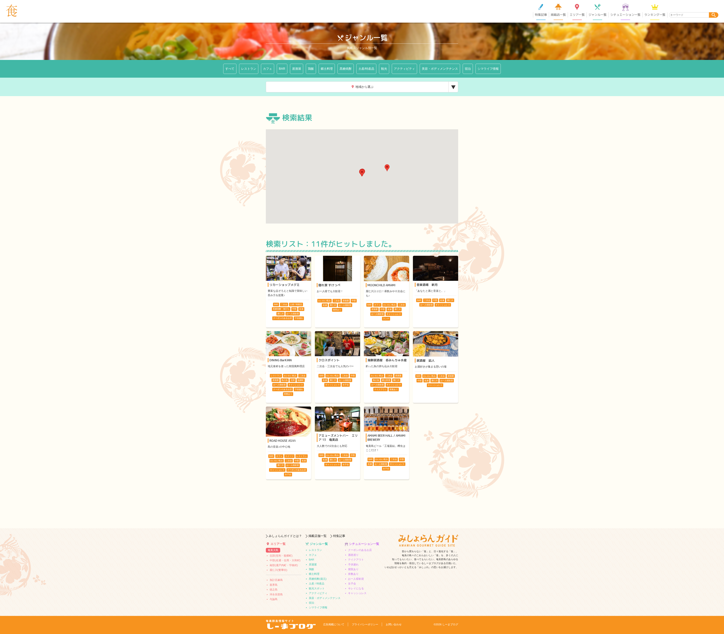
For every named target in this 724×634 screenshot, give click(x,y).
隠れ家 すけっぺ (329, 285)
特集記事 (541, 15)
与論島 (274, 599)
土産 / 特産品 (296, 304)
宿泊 (468, 68)
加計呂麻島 (276, 579)
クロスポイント (329, 360)
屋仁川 (280, 313)
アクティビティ (404, 68)
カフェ (267, 68)
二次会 (284, 304)
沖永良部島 (276, 594)
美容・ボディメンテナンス (440, 68)
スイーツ (289, 456)
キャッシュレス (394, 314)
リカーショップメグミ (284, 285)
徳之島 (274, 589)
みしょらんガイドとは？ (285, 536)
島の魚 (284, 380)
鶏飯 (311, 68)
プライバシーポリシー (365, 624)
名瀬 (301, 309)
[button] (387, 167)
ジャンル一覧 (597, 15)
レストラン (248, 68)
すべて (229, 68)
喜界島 (274, 584)
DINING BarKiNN (280, 360)
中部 (294, 309)
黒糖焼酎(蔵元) (318, 578)
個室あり (337, 310)
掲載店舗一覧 (317, 536)
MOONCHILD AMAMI (381, 285)
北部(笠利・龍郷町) (281, 555)
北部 (293, 380)
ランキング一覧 (654, 15)
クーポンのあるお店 (282, 318)
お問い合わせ (394, 624)
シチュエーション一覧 (625, 15)
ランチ (386, 318)
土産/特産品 (366, 68)
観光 (384, 68)
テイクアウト (380, 389)
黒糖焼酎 (346, 68)
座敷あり (288, 394)
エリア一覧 (577, 15)
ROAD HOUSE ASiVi (282, 441)
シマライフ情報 (488, 68)
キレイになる (356, 588)
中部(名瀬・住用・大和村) (285, 560)
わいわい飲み (324, 300)
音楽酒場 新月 (427, 285)
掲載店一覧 (558, 15)
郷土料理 (327, 68)
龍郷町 (301, 380)
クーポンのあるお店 (360, 549)
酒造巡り (353, 554)
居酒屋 (296, 68)
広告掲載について (333, 624)
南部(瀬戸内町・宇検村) (284, 565)
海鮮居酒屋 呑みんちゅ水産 (387, 360)
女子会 (346, 385)
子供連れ (299, 318)
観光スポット (317, 588)
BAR (282, 68)
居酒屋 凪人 (425, 360)
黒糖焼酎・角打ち (281, 309)
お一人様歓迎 (292, 313)
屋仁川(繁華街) (278, 569)
